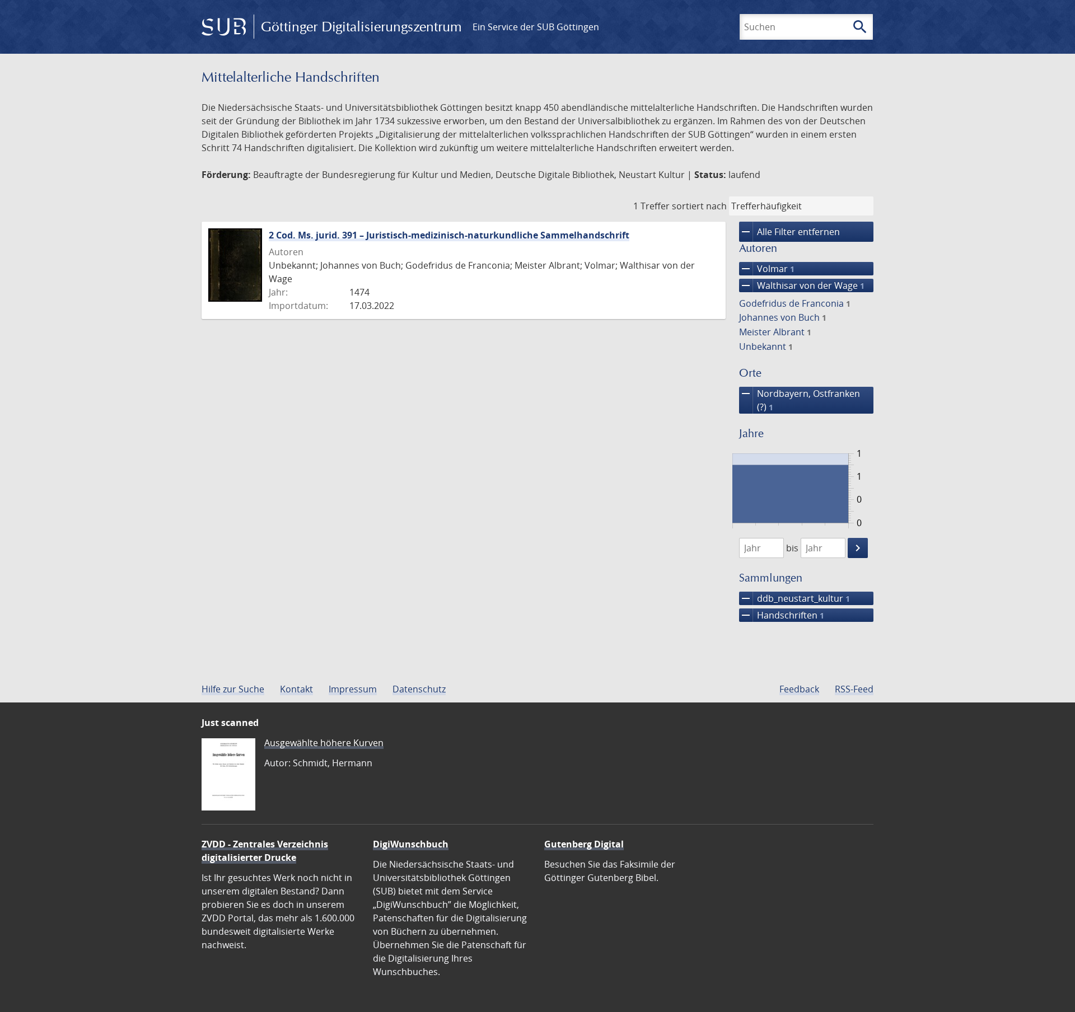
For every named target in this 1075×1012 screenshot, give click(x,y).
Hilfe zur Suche (233, 689)
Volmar (766, 268)
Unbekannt (766, 346)
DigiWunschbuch (410, 844)
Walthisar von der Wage (801, 285)
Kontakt (296, 689)
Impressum (353, 689)
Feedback (799, 689)
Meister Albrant (775, 332)
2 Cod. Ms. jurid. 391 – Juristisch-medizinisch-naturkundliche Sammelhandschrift (449, 235)
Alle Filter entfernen (789, 231)
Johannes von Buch (782, 317)
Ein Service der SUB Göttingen (536, 27)
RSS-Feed (854, 689)
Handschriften (781, 615)
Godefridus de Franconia (794, 303)
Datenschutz (419, 689)
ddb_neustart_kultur (794, 598)
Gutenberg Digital (584, 844)
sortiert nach (699, 206)
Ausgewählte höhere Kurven (324, 743)
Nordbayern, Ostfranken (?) (799, 400)
